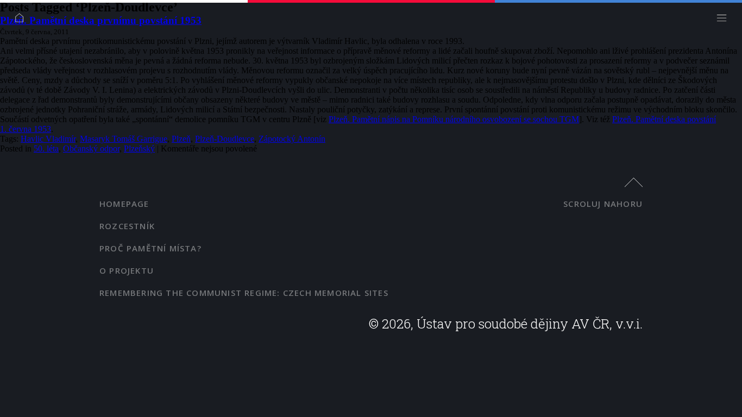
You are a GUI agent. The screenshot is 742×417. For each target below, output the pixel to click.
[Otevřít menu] (724, 20)
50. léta (46, 148)
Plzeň (181, 138)
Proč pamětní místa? (150, 248)
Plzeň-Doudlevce (224, 138)
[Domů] (22, 20)
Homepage (124, 203)
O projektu (126, 270)
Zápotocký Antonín (292, 138)
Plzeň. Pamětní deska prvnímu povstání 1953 (101, 20)
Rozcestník (127, 225)
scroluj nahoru (603, 203)
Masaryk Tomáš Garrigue (123, 138)
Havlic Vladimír (48, 138)
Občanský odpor (91, 148)
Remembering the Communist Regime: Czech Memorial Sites (243, 292)
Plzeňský (139, 148)
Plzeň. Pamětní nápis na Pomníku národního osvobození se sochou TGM (454, 119)
